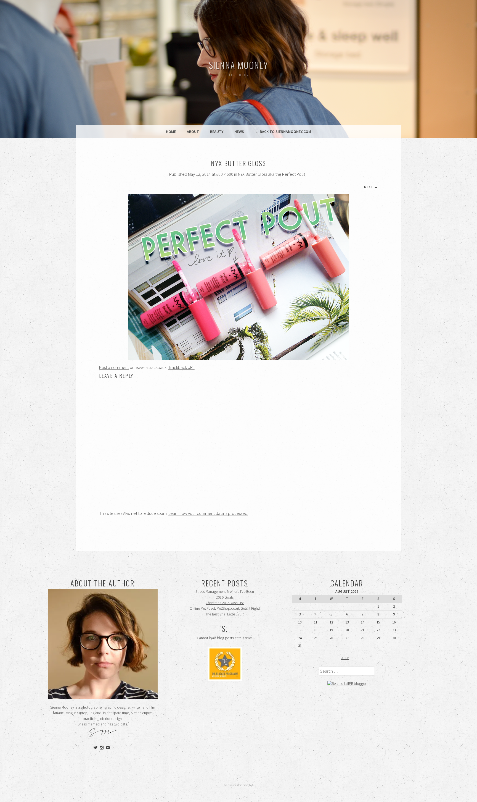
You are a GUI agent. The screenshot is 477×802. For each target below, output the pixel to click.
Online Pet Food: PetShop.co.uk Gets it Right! (225, 608)
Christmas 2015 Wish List (225, 603)
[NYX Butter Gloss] (238, 358)
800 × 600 (224, 174)
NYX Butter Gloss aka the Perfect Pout (271, 174)
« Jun (345, 658)
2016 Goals (225, 597)
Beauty (216, 131)
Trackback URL (181, 367)
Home (171, 131)
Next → (371, 186)
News (239, 131)
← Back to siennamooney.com (283, 131)
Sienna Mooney (238, 64)
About (193, 131)
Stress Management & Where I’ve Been (224, 591)
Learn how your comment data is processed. (208, 513)
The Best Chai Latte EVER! (224, 614)
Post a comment (114, 367)
